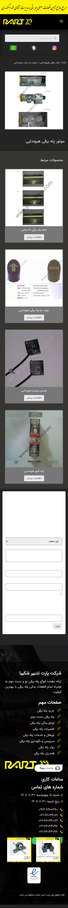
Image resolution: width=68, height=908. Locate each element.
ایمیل (58, 581)
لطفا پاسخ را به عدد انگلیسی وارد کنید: (42, 606)
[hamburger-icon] (61, 21)
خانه (64, 62)
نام (59, 567)
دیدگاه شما (55, 547)
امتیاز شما (56, 535)
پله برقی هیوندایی (49, 62)
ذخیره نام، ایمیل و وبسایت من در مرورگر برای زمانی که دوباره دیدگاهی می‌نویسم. (34, 599)
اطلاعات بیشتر (34, 237)
